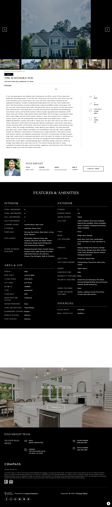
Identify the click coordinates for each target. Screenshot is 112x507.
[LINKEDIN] (15, 499)
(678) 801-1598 (44, 169)
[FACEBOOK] (6, 499)
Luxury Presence (31, 493)
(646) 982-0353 (82, 450)
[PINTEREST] (24, 499)
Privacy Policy (81, 493)
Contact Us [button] (56, 407)
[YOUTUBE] (19, 499)
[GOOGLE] (28, 499)
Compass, (45, 472)
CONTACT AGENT (93, 168)
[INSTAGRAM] (11, 499)
